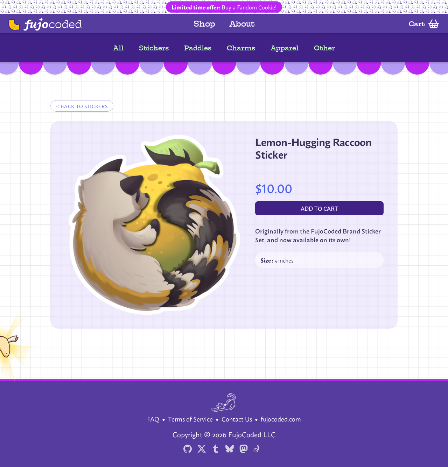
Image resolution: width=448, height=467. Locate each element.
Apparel (285, 48)
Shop (204, 23)
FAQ (153, 419)
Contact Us (237, 419)
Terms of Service (190, 419)
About (242, 23)
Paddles (197, 48)
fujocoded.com (281, 419)
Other (324, 48)
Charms (241, 48)
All (118, 48)
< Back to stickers (82, 106)
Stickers (154, 48)
